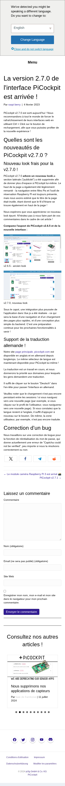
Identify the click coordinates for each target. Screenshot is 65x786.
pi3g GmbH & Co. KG (36, 771)
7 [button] (38, 712)
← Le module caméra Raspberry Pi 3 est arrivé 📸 (32, 474)
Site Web (9, 576)
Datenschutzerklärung (17, 763)
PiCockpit (32, 774)
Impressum (39, 757)
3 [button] (23, 712)
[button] (11, 459)
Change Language (32, 39)
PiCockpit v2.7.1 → (50, 477)
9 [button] (45, 712)
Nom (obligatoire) (13, 546)
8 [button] (41, 712)
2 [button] (20, 712)
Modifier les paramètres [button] (45, 763)
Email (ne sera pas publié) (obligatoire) (26, 561)
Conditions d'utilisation (17, 757)
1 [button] (16, 712)
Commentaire (11, 499)
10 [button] (49, 712)
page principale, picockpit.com (32, 351)
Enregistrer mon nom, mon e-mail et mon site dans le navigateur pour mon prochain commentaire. (29, 599)
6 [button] (34, 712)
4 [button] (27, 712)
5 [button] (31, 712)
